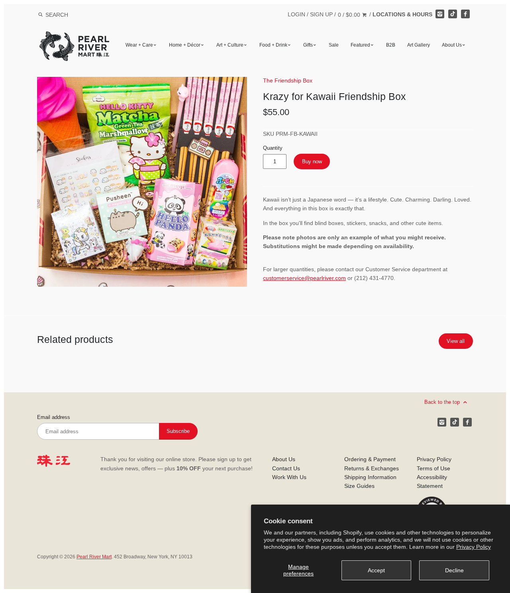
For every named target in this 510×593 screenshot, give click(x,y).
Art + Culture (229, 45)
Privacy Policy (473, 547)
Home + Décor (184, 45)
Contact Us (286, 468)
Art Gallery (418, 45)
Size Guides (359, 486)
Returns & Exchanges (371, 468)
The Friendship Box (287, 80)
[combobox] (67, 14)
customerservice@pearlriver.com (304, 278)
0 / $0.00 (350, 15)
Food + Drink (273, 45)
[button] (142, 182)
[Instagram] (439, 14)
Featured (360, 45)
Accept (376, 570)
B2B (390, 45)
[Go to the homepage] (74, 37)
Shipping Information (370, 477)
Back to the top (442, 402)
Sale (334, 45)
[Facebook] (465, 14)
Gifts (308, 45)
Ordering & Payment (370, 459)
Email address (53, 417)
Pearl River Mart (94, 557)
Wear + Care (139, 45)
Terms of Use (433, 468)
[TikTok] (452, 14)
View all (456, 341)
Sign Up (321, 14)
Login (296, 14)
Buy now (312, 161)
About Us (452, 45)
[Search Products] (40, 15)
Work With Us (289, 477)
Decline (454, 570)
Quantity (272, 148)
